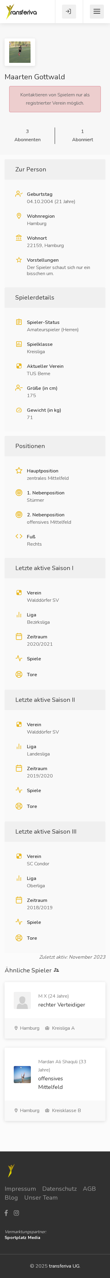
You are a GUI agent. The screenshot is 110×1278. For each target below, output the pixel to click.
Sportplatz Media (22, 1237)
